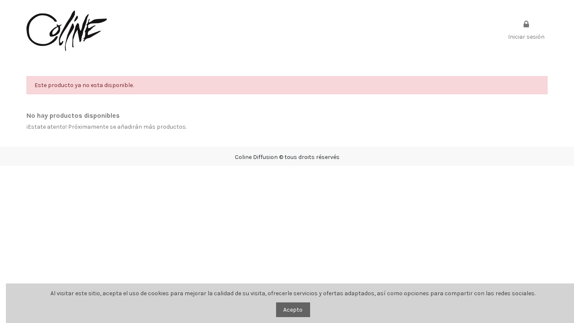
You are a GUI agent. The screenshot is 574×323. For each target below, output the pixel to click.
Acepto (293, 309)
